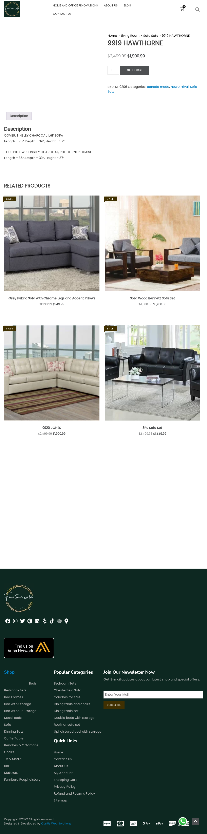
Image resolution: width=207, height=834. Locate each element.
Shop (9, 672)
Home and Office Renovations (75, 5)
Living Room (130, 35)
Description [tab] (19, 116)
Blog (127, 5)
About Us (111, 5)
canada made (158, 86)
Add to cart (135, 70)
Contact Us (62, 14)
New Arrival (180, 86)
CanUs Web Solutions (56, 823)
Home (112, 35)
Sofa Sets (150, 35)
